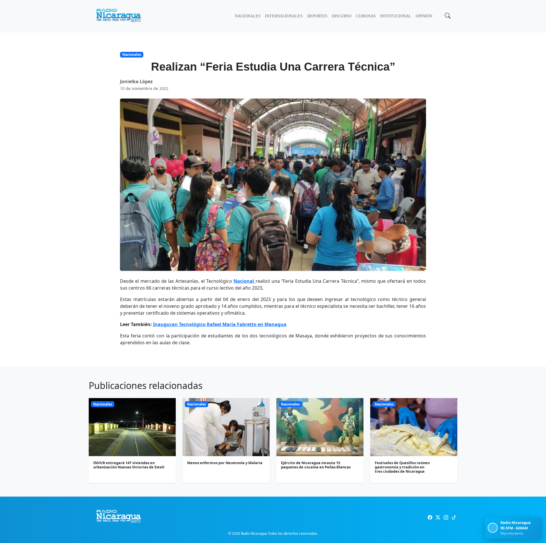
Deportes (317, 16)
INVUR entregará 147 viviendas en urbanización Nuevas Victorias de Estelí (128, 465)
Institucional (395, 16)
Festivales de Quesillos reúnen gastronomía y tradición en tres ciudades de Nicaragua (402, 467)
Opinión (424, 16)
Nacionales (247, 16)
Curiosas (366, 16)
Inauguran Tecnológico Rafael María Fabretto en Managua (219, 324)
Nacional (244, 281)
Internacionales (284, 16)
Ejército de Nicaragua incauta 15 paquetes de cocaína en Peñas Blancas (316, 465)
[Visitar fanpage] (430, 517)
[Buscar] (447, 16)
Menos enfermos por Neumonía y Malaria (224, 462)
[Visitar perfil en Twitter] (438, 517)
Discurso (341, 16)
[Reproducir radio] (493, 528)
